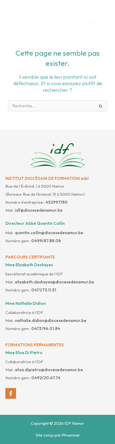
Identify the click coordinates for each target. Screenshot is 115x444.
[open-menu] (92, 14)
